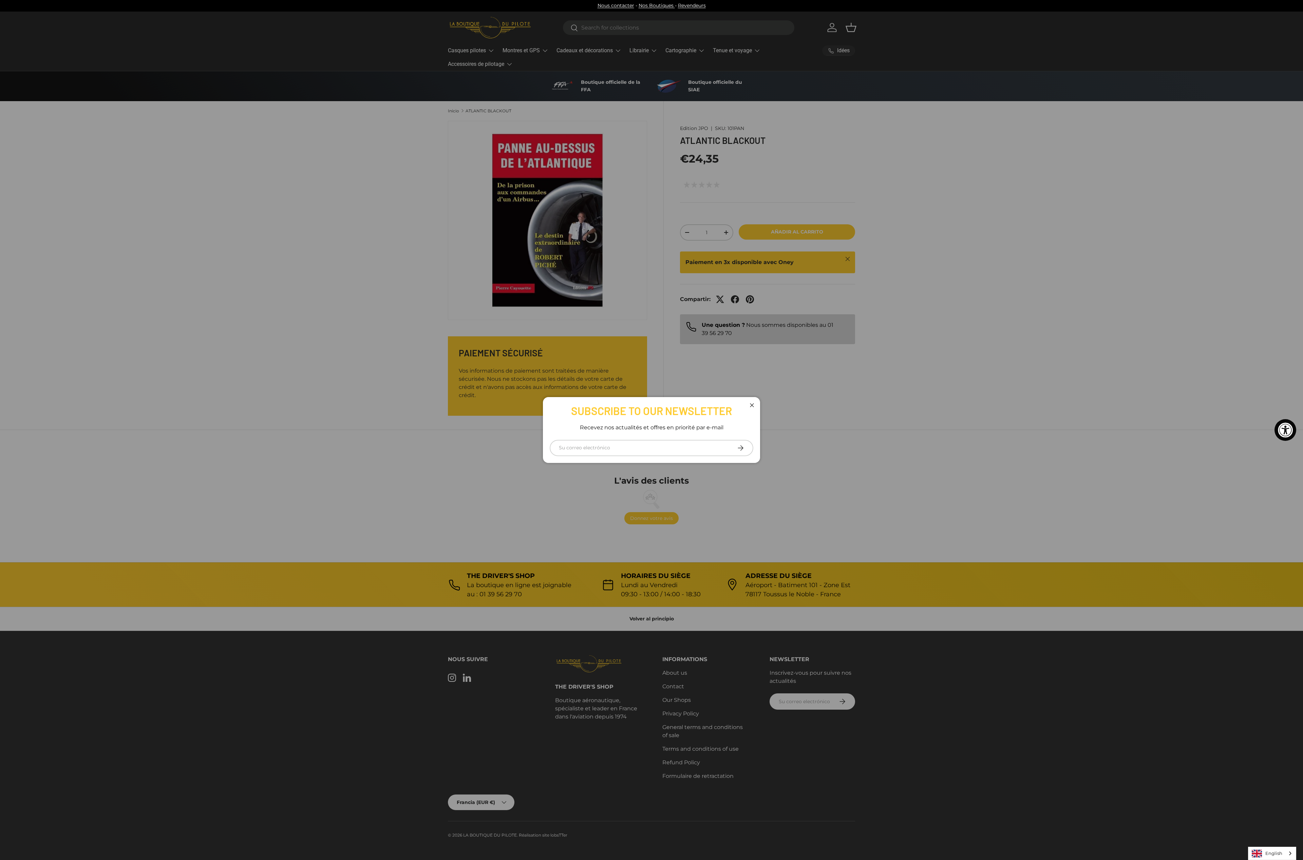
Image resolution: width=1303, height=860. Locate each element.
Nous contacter (616, 5)
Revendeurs (692, 5)
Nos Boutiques (657, 5)
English (1273, 853)
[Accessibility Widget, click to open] (1285, 430)
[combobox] (1272, 853)
